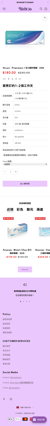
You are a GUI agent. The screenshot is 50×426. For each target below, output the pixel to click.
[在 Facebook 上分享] (9, 79)
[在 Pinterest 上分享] (16, 79)
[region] (25, 290)
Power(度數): (7, 161)
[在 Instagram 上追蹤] (11, 399)
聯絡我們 (6, 359)
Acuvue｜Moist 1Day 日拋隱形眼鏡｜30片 (17, 251)
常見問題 (6, 355)
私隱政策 (6, 328)
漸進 (40, 209)
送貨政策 (6, 324)
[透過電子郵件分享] (20, 79)
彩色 (20, 209)
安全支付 (6, 350)
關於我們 (6, 346)
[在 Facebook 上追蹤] (4, 399)
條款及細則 (7, 332)
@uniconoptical (15, 377)
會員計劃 (6, 364)
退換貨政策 (7, 319)
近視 (10, 209)
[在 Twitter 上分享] (12, 79)
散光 (30, 209)
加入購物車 (25, 184)
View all (25, 269)
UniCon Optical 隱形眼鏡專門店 (21, 382)
